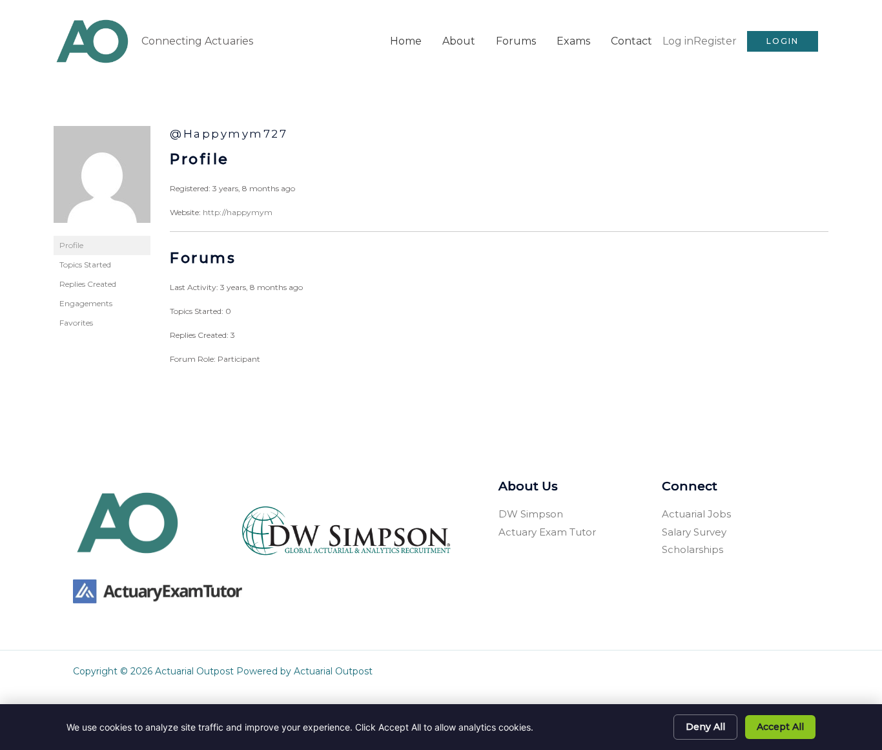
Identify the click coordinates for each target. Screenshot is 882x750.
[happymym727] (102, 180)
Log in (677, 41)
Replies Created (87, 284)
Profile (71, 245)
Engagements (85, 303)
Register (715, 41)
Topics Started (85, 264)
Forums (516, 41)
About (458, 41)
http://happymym (237, 212)
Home (406, 41)
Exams (573, 41)
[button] (782, 41)
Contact (631, 41)
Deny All (705, 727)
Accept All (780, 727)
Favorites (76, 323)
